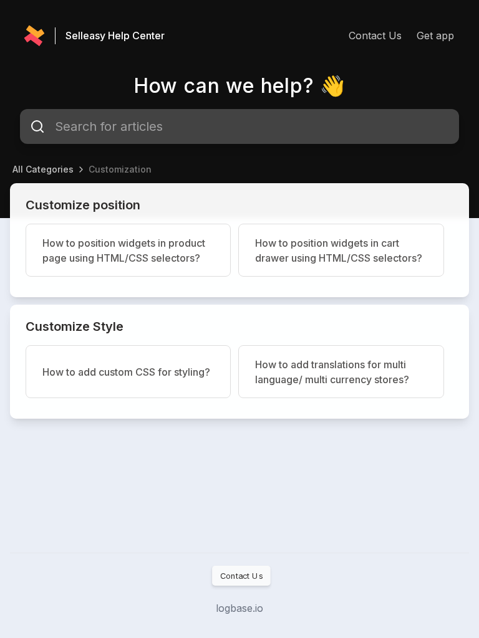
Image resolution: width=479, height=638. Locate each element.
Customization (120, 169)
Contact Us (375, 35)
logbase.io (239, 608)
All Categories (43, 169)
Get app (435, 35)
